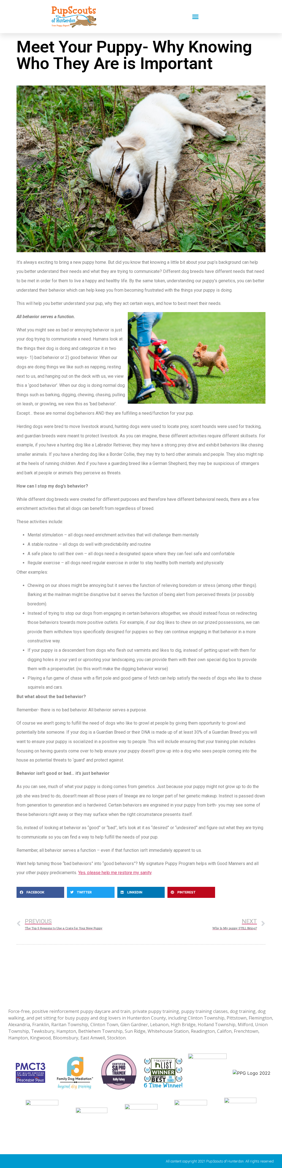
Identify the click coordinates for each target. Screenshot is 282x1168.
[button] (195, 16)
